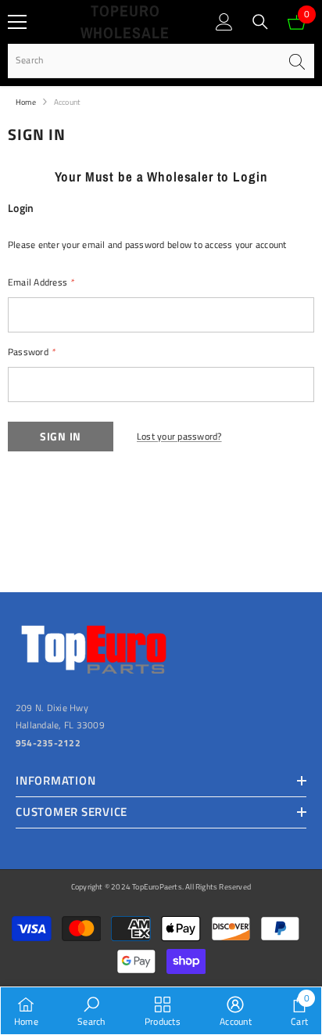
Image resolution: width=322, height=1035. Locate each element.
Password (31, 351)
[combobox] (143, 60)
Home (26, 102)
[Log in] (224, 22)
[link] (91, 1011)
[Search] (260, 22)
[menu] (17, 22)
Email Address (41, 282)
